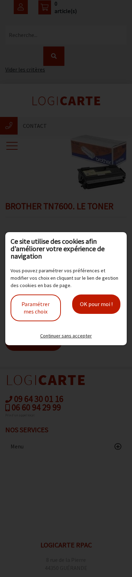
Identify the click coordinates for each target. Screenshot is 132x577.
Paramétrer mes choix (35, 307)
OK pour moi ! (96, 304)
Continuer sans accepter (66, 336)
